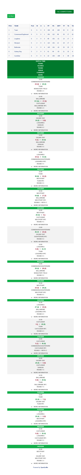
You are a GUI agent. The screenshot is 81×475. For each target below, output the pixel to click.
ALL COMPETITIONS (64, 11)
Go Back (11, 16)
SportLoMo (44, 467)
